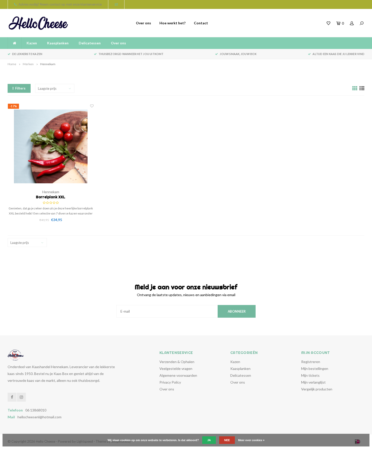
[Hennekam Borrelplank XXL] (51, 146)
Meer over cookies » (251, 440)
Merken (28, 64)
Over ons (143, 23)
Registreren (310, 362)
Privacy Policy (170, 382)
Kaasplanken (58, 43)
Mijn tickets (310, 375)
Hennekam (47, 64)
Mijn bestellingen (314, 368)
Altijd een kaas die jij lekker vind (338, 54)
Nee (227, 440)
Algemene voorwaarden (178, 375)
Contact (201, 23)
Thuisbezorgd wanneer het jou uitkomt (131, 54)
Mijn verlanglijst (313, 382)
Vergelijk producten (316, 389)
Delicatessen (90, 43)
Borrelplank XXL (50, 197)
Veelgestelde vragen (175, 368)
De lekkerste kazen (27, 54)
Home (12, 64)
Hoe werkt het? (172, 23)
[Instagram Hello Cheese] (21, 397)
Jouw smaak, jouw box (238, 54)
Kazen (32, 43)
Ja (209, 440)
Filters (20, 88)
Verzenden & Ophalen (176, 362)
